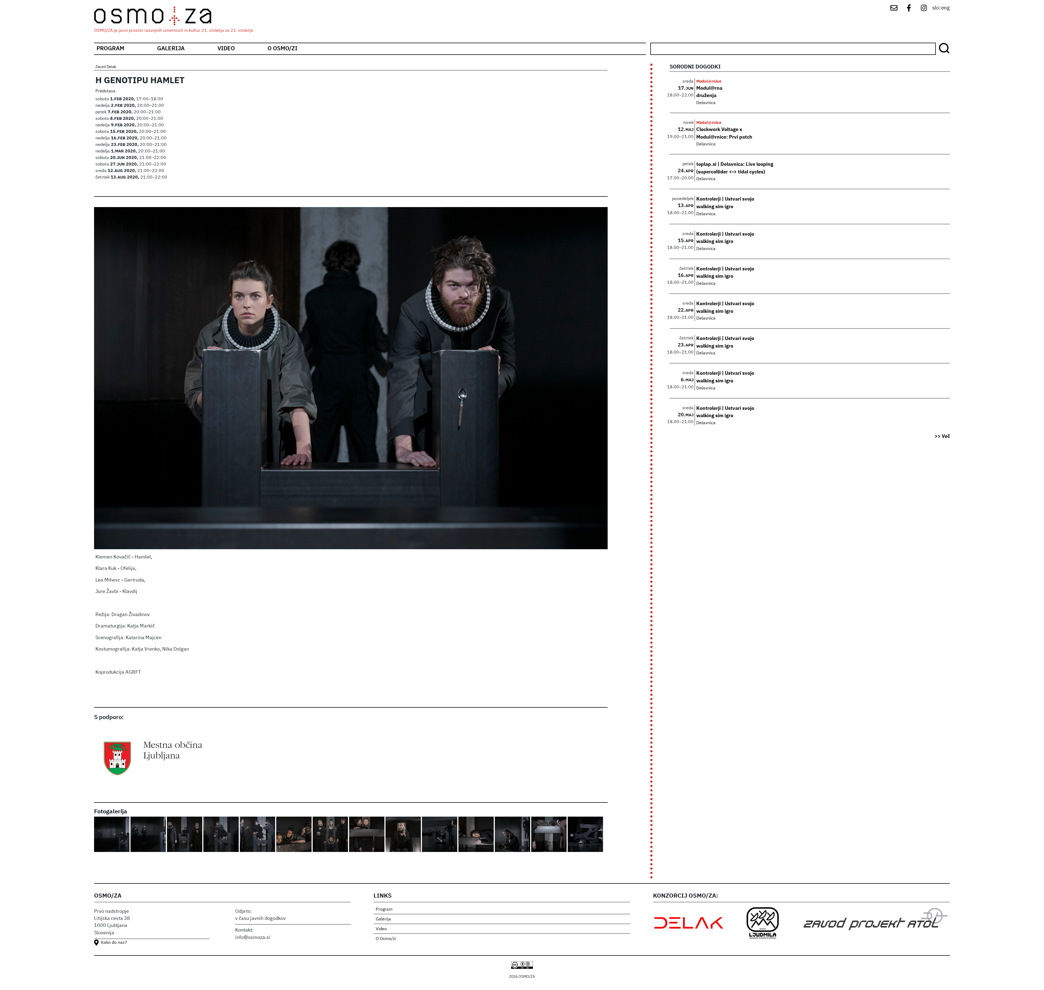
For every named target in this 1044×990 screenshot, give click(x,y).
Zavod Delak (105, 67)
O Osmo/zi (282, 49)
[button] (112, 835)
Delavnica (706, 103)
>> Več (942, 436)
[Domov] (157, 15)
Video (226, 49)
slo (935, 8)
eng (945, 8)
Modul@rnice (708, 81)
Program (110, 49)
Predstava (105, 91)
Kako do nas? (114, 943)
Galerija (171, 49)
